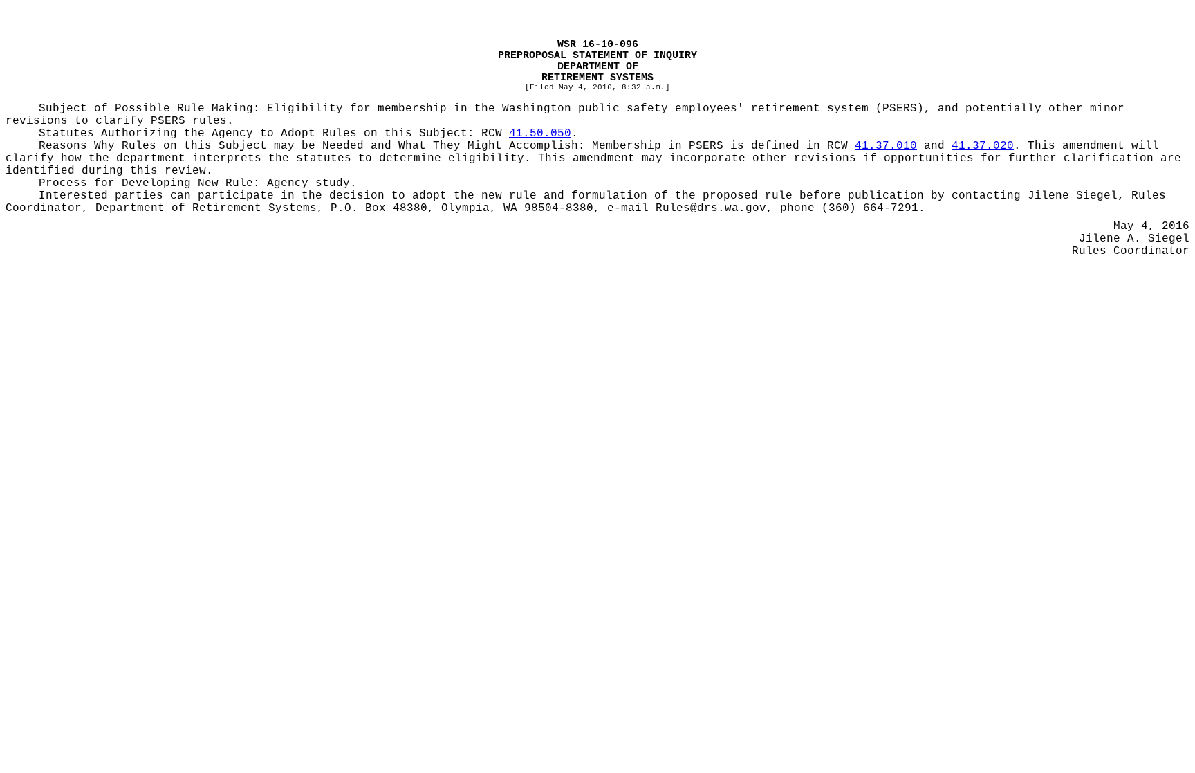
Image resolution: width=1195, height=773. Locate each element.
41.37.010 (886, 146)
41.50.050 (540, 133)
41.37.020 (983, 146)
